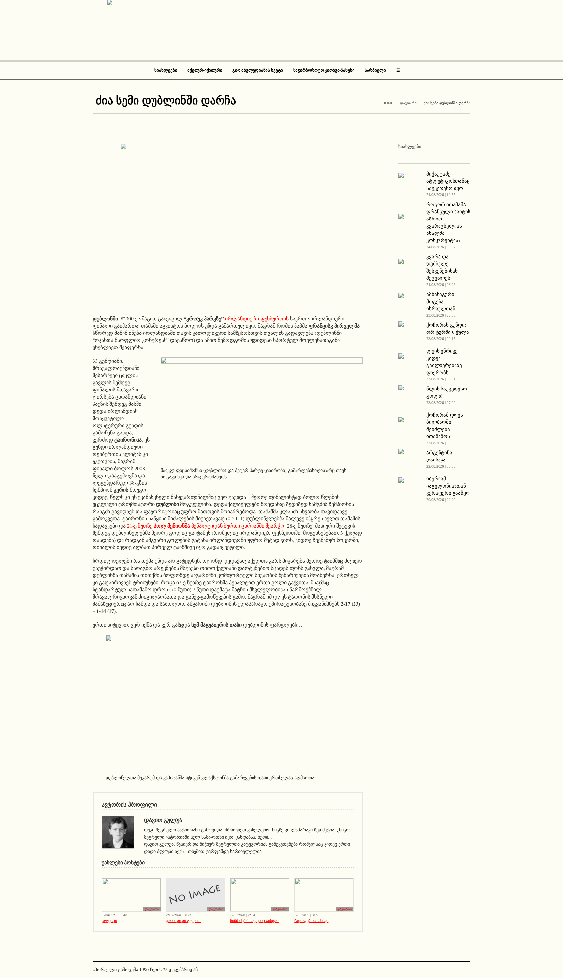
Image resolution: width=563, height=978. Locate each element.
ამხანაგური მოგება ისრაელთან (440, 301)
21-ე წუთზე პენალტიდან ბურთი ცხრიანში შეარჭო (205, 525)
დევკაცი (109, 920)
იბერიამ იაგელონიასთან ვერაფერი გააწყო (448, 486)
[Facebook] (455, 970)
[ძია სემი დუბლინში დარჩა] (228, 224)
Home (388, 103)
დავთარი (408, 103)
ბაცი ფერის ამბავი (311, 920)
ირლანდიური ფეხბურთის (257, 318)
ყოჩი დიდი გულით (183, 920)
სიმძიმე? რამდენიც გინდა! (254, 920)
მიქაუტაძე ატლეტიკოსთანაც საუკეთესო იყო (448, 181)
